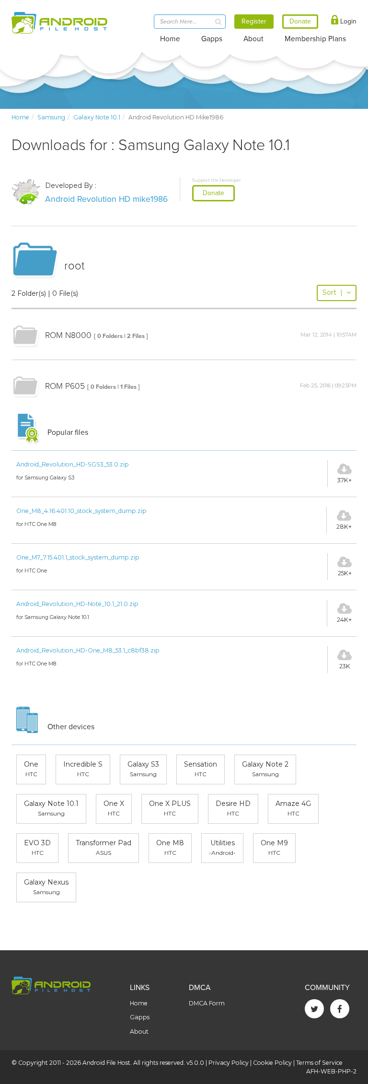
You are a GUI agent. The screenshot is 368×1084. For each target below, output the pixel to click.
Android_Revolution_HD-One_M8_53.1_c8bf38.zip (88, 650)
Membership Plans (315, 39)
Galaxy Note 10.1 (96, 117)
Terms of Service (319, 1062)
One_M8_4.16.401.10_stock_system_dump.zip (81, 510)
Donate (213, 193)
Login (347, 21)
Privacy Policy (228, 1062)
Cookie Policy (272, 1062)
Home (170, 39)
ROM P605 (65, 386)
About (253, 39)
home (20, 117)
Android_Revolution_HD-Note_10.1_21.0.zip (77, 603)
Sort (332, 292)
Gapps (211, 39)
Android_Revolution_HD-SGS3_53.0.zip (72, 464)
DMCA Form (207, 1003)
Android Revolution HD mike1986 (106, 199)
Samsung (51, 117)
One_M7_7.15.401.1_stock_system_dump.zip (77, 557)
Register (254, 21)
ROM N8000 (68, 335)
